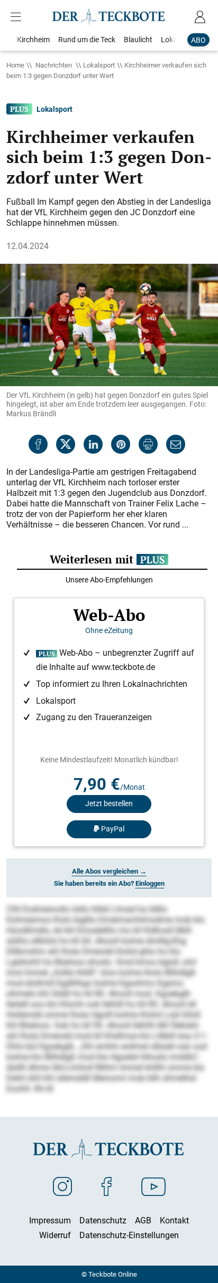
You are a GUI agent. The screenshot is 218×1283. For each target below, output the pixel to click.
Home (15, 65)
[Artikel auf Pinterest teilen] (120, 444)
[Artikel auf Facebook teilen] (38, 444)
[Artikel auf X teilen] (65, 444)
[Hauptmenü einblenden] (18, 17)
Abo (198, 40)
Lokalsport (99, 65)
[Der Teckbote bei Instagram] (62, 1186)
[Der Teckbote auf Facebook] (107, 1186)
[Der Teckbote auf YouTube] (153, 1186)
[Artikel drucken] (148, 444)
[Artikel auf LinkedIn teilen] (93, 444)
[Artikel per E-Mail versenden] (175, 444)
